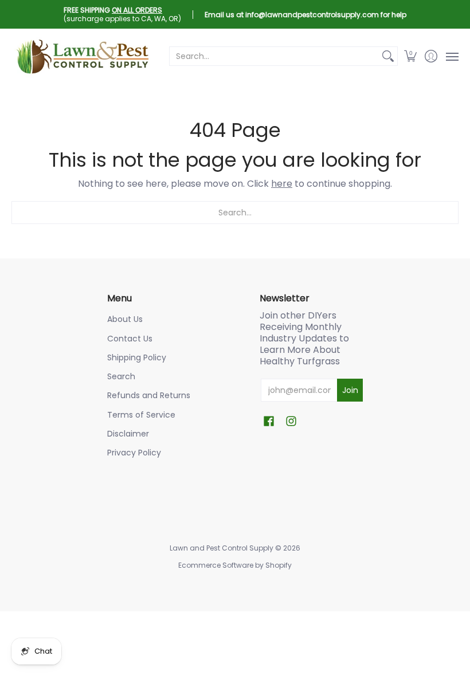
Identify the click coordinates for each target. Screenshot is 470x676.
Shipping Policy (136, 357)
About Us (125, 319)
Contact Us (129, 338)
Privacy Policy (134, 452)
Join (350, 390)
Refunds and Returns (148, 395)
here (281, 183)
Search (121, 376)
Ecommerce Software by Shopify (235, 565)
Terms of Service (141, 414)
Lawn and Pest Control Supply (221, 548)
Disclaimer (128, 433)
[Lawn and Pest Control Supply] (83, 56)
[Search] (388, 56)
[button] (411, 56)
